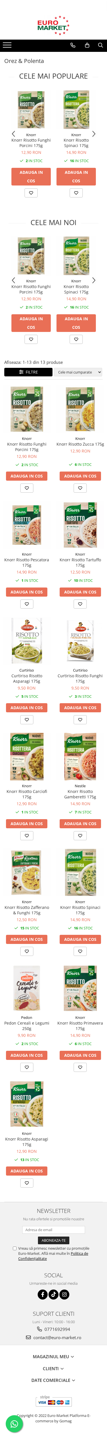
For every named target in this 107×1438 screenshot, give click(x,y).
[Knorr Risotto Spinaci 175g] (76, 109)
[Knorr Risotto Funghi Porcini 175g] (31, 109)
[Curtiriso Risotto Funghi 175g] (80, 641)
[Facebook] (43, 1295)
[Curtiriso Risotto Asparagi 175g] (27, 641)
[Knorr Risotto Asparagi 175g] (27, 1104)
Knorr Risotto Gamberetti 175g (80, 794)
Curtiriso (26, 670)
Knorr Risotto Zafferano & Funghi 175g (27, 910)
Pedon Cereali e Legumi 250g (26, 1025)
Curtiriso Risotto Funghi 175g (80, 678)
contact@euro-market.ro (56, 1337)
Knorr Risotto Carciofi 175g (27, 794)
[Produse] (8, 46)
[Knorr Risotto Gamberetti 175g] (80, 757)
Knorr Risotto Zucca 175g (80, 444)
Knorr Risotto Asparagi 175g (26, 1141)
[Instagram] (64, 1295)
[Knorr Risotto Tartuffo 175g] (80, 525)
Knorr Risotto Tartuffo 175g (80, 562)
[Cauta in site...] (100, 45)
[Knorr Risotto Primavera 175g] (80, 988)
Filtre (30, 372)
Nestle (80, 785)
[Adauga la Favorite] (31, 192)
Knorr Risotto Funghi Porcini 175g (31, 142)
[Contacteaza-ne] (72, 45)
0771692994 (56, 1329)
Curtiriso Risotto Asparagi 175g (26, 678)
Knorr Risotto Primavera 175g (80, 1025)
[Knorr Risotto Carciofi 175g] (27, 757)
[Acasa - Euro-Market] (53, 25)
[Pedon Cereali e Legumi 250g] (27, 988)
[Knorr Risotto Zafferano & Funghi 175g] (27, 872)
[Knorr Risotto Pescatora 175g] (27, 525)
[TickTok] (53, 1295)
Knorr (31, 134)
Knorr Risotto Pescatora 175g (26, 562)
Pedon (26, 1017)
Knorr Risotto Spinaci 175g (76, 142)
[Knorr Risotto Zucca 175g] (80, 409)
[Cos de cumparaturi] (87, 45)
